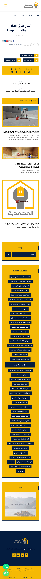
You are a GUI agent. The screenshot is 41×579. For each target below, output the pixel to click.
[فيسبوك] (26, 555)
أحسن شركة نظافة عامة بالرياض (20, 313)
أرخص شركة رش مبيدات (20, 354)
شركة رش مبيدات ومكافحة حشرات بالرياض (20, 443)
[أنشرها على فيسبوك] (23, 68)
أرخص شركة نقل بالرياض (20, 402)
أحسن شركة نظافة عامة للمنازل (20, 318)
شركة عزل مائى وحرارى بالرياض (30, 137)
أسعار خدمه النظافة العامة (20, 411)
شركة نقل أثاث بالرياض (20, 453)
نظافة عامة (14, 466)
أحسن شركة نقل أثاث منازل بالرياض (20, 322)
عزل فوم (11, 462)
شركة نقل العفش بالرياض (24, 462)
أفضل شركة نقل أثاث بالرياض (20, 430)
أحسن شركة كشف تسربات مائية (20, 295)
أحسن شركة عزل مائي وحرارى (20, 286)
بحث (8, 254)
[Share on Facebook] (13, 41)
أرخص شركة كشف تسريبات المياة (20, 379)
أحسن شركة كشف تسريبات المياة (20, 304)
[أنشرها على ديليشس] (28, 72)
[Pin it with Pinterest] (7, 41)
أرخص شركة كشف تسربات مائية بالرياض (20, 370)
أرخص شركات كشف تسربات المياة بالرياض (20, 345)
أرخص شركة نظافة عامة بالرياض (20, 388)
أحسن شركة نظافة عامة (20, 309)
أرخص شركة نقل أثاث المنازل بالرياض (20, 393)
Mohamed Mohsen (27, 55)
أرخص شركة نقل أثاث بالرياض (20, 398)
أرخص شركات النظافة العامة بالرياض (20, 341)
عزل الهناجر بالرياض (16, 137)
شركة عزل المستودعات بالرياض (17, 135)
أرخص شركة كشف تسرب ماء (20, 375)
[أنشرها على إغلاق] (19, 68)
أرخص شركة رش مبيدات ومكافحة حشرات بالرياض (20, 365)
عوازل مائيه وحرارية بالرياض (15, 139)
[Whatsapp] (6, 573)
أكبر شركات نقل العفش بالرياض (20, 434)
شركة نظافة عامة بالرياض (20, 448)
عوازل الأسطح (27, 139)
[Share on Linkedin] (5, 41)
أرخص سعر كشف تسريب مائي (20, 336)
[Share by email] (3, 41)
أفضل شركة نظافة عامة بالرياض (20, 425)
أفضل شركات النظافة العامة (20, 416)
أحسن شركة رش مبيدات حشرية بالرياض (20, 281)
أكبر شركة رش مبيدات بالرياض (20, 439)
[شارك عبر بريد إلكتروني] (12, 72)
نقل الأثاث (20, 471)
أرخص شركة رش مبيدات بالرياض (20, 359)
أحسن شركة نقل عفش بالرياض (20, 327)
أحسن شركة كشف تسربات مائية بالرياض (20, 299)
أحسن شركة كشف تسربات (20, 290)
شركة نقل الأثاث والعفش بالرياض (20, 457)
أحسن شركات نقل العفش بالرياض (20, 277)
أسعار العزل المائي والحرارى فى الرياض (20, 407)
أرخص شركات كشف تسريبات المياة (20, 350)
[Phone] (6, 567)
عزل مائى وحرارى (10, 60)
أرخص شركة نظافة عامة (20, 384)
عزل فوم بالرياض (34, 172)
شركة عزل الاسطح (21, 227)
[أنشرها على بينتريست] (15, 68)
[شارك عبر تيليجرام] (16, 72)
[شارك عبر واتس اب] (20, 72)
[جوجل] (14, 555)
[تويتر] (22, 555)
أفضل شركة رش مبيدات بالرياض (20, 421)
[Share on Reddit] (9, 41)
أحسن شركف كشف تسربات (20, 332)
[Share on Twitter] (11, 41)
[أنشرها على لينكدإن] (24, 72)
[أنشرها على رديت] (11, 68)
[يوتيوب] (18, 555)
